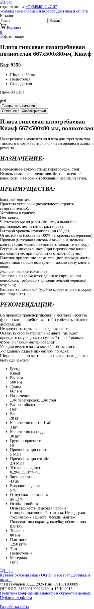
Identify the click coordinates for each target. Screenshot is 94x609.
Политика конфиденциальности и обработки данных (45, 593)
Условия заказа (12, 11)
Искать (54, 20)
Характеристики (34, 111)
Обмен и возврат (40, 11)
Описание (9, 111)
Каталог (7, 575)
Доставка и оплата (72, 11)
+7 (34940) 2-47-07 (41, 6)
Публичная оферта (16, 598)
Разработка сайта (14, 606)
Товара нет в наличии (18, 106)
